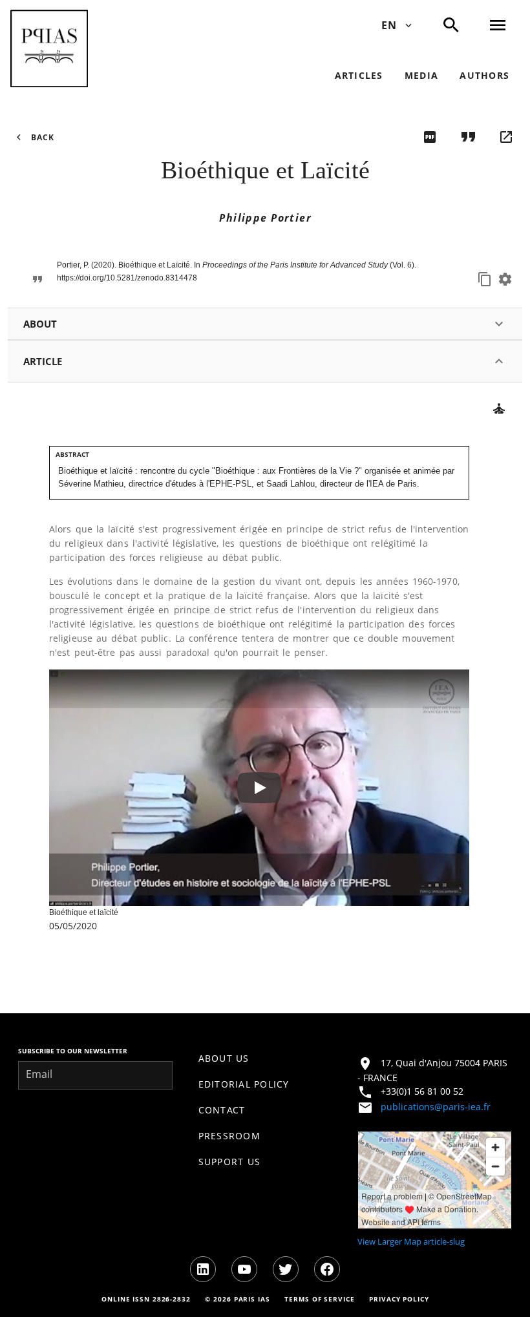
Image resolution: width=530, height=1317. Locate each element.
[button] (49, 48)
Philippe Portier (265, 218)
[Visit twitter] (286, 1269)
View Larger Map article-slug (411, 1241)
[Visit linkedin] (203, 1269)
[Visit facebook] (327, 1269)
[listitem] (265, 1058)
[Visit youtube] (244, 1269)
